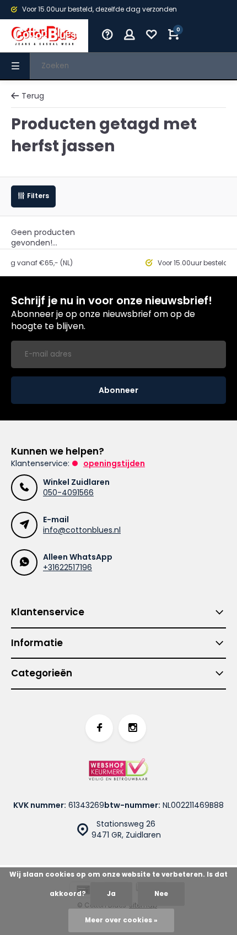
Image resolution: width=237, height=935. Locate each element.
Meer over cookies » (121, 920)
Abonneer (118, 390)
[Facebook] (99, 728)
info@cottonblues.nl (82, 529)
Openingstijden (114, 463)
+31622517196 (67, 567)
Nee (161, 893)
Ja (111, 893)
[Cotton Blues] (44, 35)
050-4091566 (68, 492)
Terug (32, 96)
